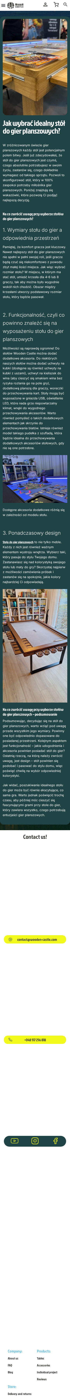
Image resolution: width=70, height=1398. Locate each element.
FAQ (10, 1365)
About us (13, 1358)
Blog (10, 1372)
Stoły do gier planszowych (18, 542)
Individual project (47, 1372)
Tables (40, 1358)
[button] (3, 5)
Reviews (42, 1379)
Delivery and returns (20, 1394)
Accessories (43, 1365)
